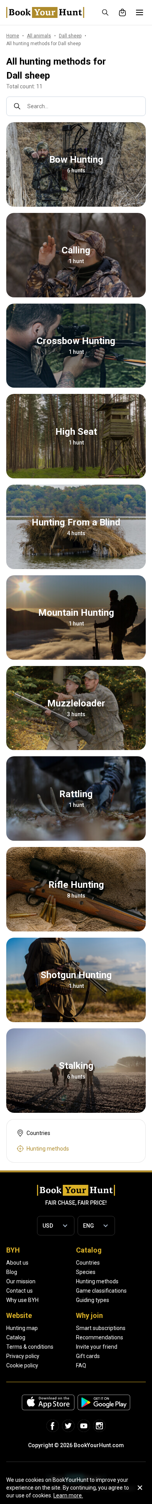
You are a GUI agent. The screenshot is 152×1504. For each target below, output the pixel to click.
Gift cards (88, 1356)
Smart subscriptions (100, 1328)
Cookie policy (22, 1365)
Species (85, 1272)
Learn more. (68, 1495)
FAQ (81, 1365)
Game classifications (101, 1291)
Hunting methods (97, 1281)
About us (17, 1263)
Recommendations (99, 1337)
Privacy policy (22, 1356)
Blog (11, 1272)
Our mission (20, 1281)
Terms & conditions (29, 1347)
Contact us (19, 1291)
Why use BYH (22, 1300)
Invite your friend (96, 1347)
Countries (88, 1263)
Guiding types (92, 1300)
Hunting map (22, 1328)
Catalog (15, 1337)
